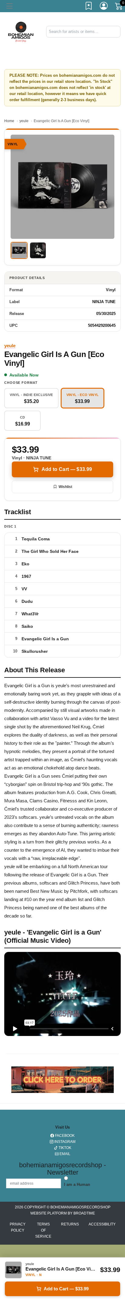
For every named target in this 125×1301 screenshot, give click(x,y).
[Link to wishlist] (89, 7)
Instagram (64, 1142)
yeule (24, 121)
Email (64, 1154)
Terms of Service (43, 1230)
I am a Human (77, 1184)
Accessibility (102, 1224)
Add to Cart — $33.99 (67, 469)
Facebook (64, 1135)
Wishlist (65, 487)
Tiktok (64, 1148)
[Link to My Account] (104, 7)
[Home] (21, 31)
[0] (119, 7)
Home (9, 121)
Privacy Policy (17, 1227)
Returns (70, 1224)
